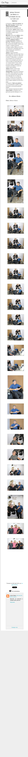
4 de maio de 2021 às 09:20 (16, 596)
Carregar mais (15, 627)
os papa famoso (17, 584)
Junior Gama (13, 595)
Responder (12, 602)
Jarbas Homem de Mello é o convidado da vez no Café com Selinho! (14, 16)
